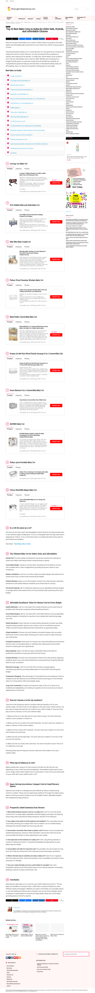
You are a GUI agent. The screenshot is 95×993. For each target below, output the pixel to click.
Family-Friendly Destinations (72, 68)
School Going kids (70, 111)
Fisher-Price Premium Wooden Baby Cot (21, 89)
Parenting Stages (9, 18)
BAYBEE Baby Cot (15, 107)
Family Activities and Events (72, 66)
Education (30, 18)
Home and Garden (70, 80)
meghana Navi (16, 907)
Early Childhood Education (72, 61)
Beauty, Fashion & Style (71, 43)
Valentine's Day (69, 131)
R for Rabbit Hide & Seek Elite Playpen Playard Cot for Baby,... (31, 215)
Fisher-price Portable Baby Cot (18, 112)
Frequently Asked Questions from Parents (22, 148)
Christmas (68, 55)
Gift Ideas (68, 73)
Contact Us (12, 1)
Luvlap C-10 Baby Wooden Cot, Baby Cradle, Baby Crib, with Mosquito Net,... (33, 174)
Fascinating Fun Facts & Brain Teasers (74, 71)
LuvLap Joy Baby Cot (16, 76)
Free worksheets (58, 18)
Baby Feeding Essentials (71, 33)
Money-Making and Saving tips (73, 88)
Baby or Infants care (17, 22)
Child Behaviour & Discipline (72, 51)
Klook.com (68, 211)
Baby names (68, 38)
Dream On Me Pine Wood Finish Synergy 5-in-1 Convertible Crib (27, 98)
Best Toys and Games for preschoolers (75, 46)
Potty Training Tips (70, 98)
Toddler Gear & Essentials (72, 125)
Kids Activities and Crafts (71, 83)
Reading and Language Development (74, 106)
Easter (67, 63)
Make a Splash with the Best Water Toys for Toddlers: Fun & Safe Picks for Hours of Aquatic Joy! (77, 229)
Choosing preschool (70, 53)
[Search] (87, 9)
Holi (67, 76)
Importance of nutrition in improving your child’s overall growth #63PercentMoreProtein (77, 223)
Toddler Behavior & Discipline (72, 123)
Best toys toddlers (70, 48)
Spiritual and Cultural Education (73, 118)
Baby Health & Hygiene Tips (72, 36)
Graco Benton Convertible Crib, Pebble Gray (33, 400)
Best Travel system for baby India (57, 935)
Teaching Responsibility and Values (74, 121)
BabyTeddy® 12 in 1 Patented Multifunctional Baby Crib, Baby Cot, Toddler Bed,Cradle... (34, 327)
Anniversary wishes (70, 26)
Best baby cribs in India (22, 544)
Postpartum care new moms (72, 96)
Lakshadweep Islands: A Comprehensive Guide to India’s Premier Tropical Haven (77, 243)
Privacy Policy (40, 971)
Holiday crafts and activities (72, 78)
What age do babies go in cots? (18, 139)
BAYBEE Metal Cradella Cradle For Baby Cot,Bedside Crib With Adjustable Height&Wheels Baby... (32, 435)
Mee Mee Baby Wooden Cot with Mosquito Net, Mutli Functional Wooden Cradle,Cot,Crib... (33, 252)
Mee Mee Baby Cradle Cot (17, 85)
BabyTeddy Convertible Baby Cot (19, 94)
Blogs (7, 1)
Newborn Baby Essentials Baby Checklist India (76, 240)
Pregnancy (68, 100)
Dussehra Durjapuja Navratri (72, 60)
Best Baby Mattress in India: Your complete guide (12, 936)
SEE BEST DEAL (56, 183)
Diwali (67, 56)
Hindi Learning (69, 75)
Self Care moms (69, 113)
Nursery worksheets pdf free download (75, 93)
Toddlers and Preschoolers (72, 128)
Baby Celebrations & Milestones (73, 31)
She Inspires (68, 115)
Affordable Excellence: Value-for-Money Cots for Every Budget (27, 130)
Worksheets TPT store (81, 18)
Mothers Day (69, 91)
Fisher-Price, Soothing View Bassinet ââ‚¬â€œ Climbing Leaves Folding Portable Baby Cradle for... (34, 473)
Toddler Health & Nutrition (72, 126)
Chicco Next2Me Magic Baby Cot (19, 116)
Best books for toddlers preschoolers (74, 45)
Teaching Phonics (70, 120)
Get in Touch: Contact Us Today (44, 969)
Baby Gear (27, 22)
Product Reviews (45, 18)
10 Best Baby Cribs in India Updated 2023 (27, 935)
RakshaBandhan (69, 105)
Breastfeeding (69, 50)
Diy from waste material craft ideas (74, 58)
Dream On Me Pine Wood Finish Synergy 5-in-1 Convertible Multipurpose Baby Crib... (34, 364)
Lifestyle (38, 18)
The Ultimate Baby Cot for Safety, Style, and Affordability (25, 125)
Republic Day (69, 110)
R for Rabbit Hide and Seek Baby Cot (20, 80)
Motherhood (22, 18)
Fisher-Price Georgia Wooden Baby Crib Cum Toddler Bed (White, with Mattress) (33, 290)
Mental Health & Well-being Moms (73, 86)
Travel (67, 130)
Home (8, 22)
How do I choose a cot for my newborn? (21, 134)
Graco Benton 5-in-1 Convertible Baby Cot (21, 103)
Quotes (67, 103)
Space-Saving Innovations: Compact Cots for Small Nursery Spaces (29, 144)
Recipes (67, 108)
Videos (8, 972)
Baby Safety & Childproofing (72, 41)
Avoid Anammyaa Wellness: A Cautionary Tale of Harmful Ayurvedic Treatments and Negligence (77, 220)
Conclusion (13, 153)
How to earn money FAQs (42, 967)
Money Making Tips (69, 18)
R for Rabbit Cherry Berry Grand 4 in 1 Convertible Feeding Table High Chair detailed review (77, 235)
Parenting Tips (69, 95)
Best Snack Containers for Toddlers (74, 225)
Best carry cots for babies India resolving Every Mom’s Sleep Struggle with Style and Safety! (42, 937)
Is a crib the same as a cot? (17, 121)
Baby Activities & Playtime (72, 28)
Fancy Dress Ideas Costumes (72, 70)
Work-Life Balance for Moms (72, 133)
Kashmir (68, 81)
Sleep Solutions (69, 116)
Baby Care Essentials (70, 30)
